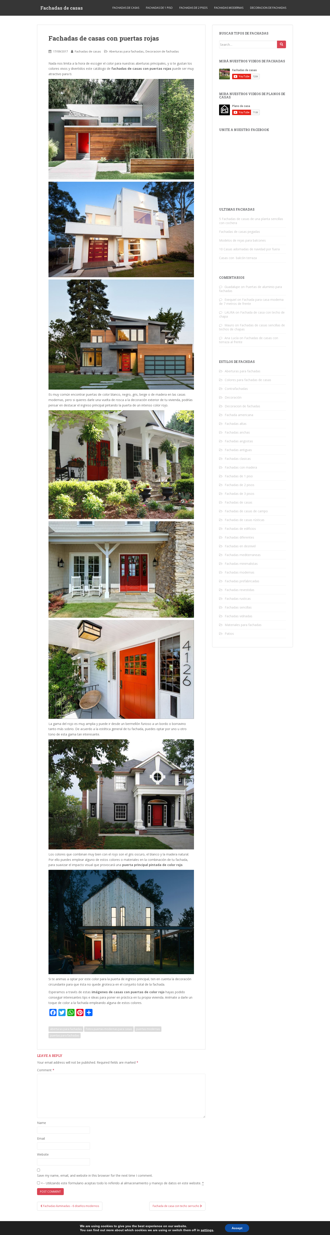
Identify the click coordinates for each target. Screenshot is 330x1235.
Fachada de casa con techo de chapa (252, 314)
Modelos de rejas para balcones (242, 240)
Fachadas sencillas (238, 607)
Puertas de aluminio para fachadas (250, 289)
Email (41, 1138)
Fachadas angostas (239, 441)
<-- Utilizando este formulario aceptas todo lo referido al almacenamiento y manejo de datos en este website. (122, 1183)
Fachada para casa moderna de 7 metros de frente (251, 301)
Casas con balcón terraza (238, 258)
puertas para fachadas (64, 1035)
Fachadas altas (235, 423)
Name (41, 1123)
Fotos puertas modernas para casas (109, 1029)
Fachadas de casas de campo (246, 511)
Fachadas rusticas (238, 598)
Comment (45, 1070)
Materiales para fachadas (243, 625)
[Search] (281, 44)
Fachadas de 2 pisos (193, 8)
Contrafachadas (236, 388)
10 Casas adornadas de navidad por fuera (249, 249)
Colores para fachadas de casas (248, 380)
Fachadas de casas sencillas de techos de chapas (252, 327)
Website (43, 1154)
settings (207, 1230)
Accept (237, 1228)
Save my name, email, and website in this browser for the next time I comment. (95, 1175)
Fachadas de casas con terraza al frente (248, 340)
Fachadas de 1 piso (159, 8)
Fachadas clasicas (238, 458)
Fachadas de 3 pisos (239, 493)
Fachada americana (239, 415)
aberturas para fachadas (66, 1029)
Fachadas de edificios (240, 528)
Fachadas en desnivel (240, 546)
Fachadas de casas (61, 8)
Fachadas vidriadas (238, 616)
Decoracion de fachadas (268, 8)
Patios (229, 633)
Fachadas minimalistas (241, 563)
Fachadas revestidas (239, 590)
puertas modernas (148, 1029)
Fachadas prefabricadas (242, 581)
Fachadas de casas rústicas (244, 520)
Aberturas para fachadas (126, 51)
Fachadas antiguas (238, 450)
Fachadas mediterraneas (243, 555)
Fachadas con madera (241, 467)
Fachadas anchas (237, 432)
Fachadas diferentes (239, 537)
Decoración (233, 397)
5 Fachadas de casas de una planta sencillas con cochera (251, 221)
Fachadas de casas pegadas (239, 231)
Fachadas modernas (228, 8)
